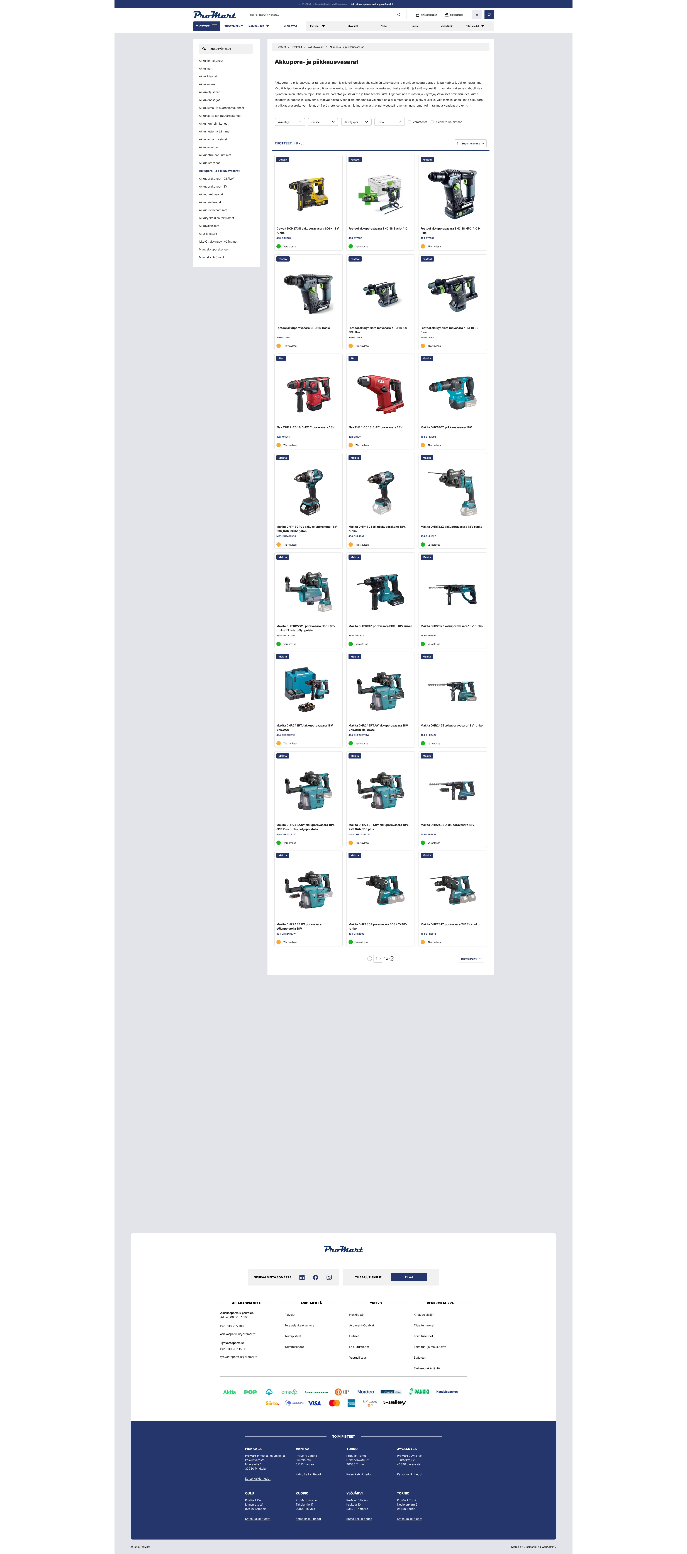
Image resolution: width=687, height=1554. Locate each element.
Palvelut (314, 26)
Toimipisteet (293, 1336)
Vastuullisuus (358, 1357)
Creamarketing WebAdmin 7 (540, 1546)
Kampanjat (256, 26)
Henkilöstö (356, 1314)
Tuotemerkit (234, 26)
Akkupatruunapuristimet (215, 155)
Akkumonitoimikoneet (213, 123)
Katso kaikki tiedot (258, 1478)
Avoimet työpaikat (361, 1325)
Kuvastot (290, 26)
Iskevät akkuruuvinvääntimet (218, 241)
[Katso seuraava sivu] (392, 958)
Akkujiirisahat (208, 76)
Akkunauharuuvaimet (213, 139)
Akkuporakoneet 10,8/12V (216, 178)
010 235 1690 (236, 1326)
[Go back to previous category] (202, 49)
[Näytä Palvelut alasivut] (328, 26)
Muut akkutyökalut (211, 257)
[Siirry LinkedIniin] (302, 1277)
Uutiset (415, 26)
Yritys (384, 26)
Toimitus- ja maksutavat (430, 1347)
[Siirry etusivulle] (214, 14)
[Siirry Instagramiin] (329, 1277)
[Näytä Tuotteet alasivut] (215, 26)
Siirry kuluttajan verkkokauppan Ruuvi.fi (372, 4)
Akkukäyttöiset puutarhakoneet (220, 115)
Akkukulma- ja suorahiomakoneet (221, 108)
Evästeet (420, 1357)
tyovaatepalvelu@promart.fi (239, 1357)
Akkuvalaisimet (209, 226)
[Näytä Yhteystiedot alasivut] (486, 26)
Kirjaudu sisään (429, 14)
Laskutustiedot (359, 1347)
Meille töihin (447, 26)
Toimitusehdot (294, 1347)
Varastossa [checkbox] (420, 122)
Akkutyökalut (315, 46)
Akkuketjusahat (209, 92)
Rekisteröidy (456, 14)
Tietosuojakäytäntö (427, 1368)
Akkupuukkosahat (211, 194)
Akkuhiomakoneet (211, 60)
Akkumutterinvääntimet (214, 131)
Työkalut (297, 46)
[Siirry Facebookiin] (316, 1277)
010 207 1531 (236, 1349)
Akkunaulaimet (209, 147)
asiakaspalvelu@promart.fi (238, 1334)
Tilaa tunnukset (424, 1325)
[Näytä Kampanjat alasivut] (269, 26)
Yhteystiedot (472, 26)
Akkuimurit (206, 68)
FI (477, 14)
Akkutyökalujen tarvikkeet (216, 218)
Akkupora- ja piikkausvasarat (347, 46)
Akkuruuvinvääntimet (213, 210)
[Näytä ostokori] (489, 14)
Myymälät (353, 26)
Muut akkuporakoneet (214, 249)
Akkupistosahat (209, 163)
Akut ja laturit (208, 233)
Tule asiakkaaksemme (299, 1325)
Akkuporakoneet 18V (213, 186)
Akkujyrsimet (207, 84)
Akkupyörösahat (210, 202)
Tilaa (409, 1277)
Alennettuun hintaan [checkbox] (448, 122)
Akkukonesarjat (209, 100)
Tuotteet (202, 26)
